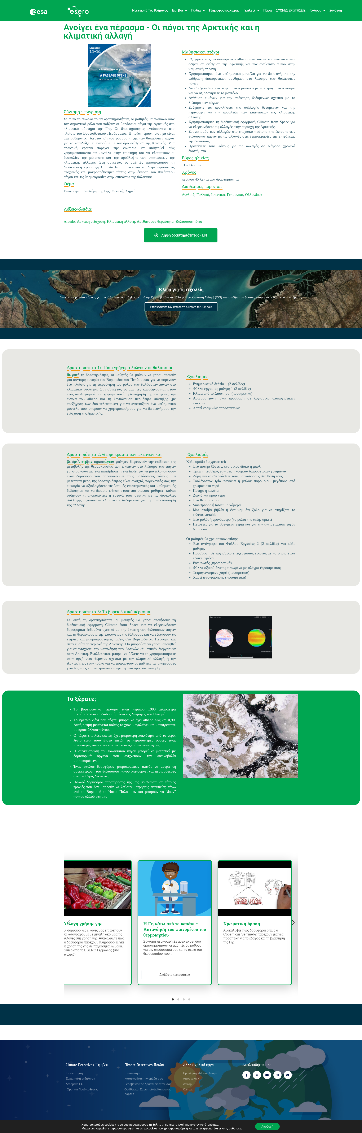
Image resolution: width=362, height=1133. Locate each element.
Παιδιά (196, 10)
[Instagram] (277, 1075)
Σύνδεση (336, 10)
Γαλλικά (203, 195)
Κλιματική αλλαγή (121, 221)
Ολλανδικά (253, 195)
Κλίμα (187, 924)
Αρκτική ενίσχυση (91, 221)
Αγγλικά (188, 195)
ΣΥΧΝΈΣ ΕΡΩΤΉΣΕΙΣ (290, 10)
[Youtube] (267, 1075)
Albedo (69, 221)
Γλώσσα (315, 10)
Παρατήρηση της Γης (140, 924)
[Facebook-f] (246, 1075)
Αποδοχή (267, 1126)
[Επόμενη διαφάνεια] (293, 922)
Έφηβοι (177, 10)
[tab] (173, 999)
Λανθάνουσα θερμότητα (155, 221)
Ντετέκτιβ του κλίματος (150, 10)
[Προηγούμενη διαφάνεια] (69, 922)
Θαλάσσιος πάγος (189, 221)
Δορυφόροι (230, 924)
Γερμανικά (235, 195)
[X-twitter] (257, 1075)
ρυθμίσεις (236, 1128)
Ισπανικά (218, 195)
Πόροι (267, 10)
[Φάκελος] (288, 1075)
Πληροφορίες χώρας (224, 10)
